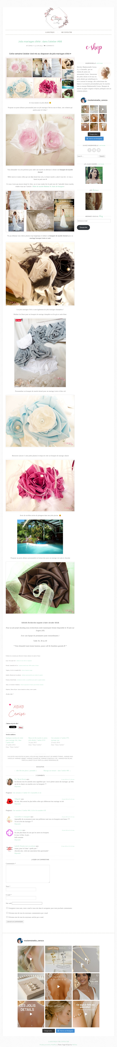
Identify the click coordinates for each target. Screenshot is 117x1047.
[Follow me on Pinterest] (94, 150)
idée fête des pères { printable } (25, 770)
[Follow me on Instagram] (99, 150)
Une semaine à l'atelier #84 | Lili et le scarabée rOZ (29, 810)
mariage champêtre (33, 758)
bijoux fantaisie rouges (27, 670)
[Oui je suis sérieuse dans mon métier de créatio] (85, 109)
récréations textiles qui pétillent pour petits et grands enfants (31, 679)
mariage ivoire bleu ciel (49, 758)
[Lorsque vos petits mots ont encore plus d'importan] (85, 118)
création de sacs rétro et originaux (24, 660)
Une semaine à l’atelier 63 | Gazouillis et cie (27, 793)
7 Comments (49, 45)
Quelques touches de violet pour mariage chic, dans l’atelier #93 (14, 740)
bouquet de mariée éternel (53, 756)
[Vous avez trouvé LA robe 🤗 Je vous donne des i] (103, 118)
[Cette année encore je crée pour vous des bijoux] (103, 109)
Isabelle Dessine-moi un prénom (25, 846)
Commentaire (11, 863)
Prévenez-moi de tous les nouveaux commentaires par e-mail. (28, 913)
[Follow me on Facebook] (89, 150)
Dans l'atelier (30, 756)
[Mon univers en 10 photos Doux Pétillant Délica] (94, 127)
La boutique (49, 32)
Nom (8, 886)
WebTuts (74, 1045)
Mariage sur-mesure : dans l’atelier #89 (57, 770)
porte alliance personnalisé (48, 760)
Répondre (18, 786)
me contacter (66, 32)
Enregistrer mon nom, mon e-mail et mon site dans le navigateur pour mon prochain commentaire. (40, 908)
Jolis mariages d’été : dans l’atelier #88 (40, 41)
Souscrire (83, 227)
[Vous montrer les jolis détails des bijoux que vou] (85, 127)
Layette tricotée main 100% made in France (29, 665)
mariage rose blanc (65, 758)
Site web (8, 903)
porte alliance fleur (29, 760)
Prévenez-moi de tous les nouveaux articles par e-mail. (26, 917)
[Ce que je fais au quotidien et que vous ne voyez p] (103, 127)
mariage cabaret (20, 758)
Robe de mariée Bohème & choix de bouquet (48, 186)
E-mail (9, 895)
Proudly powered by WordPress (48, 1045)
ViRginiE (18, 799)
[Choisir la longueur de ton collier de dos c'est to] (94, 118)
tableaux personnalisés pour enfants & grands (32, 675)
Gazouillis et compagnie (22, 817)
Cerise (30, 45)
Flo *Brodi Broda (20, 779)
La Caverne (18, 830)
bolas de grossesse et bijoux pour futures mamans (32, 684)
